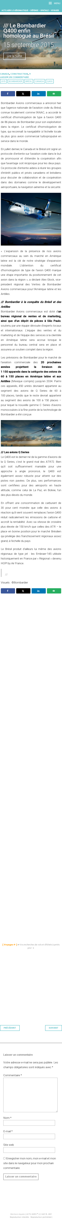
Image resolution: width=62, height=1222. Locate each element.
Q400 (50, 81)
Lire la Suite (14, 56)
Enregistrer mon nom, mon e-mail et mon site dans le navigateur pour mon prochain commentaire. (29, 1163)
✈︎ (30, 74)
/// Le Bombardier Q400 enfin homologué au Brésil (28, 30)
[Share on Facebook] (8, 93)
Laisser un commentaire (14, 77)
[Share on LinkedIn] (39, 93)
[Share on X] (23, 93)
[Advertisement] (32, 737)
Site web (8, 1144)
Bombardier (15, 81)
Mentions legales (17, 1214)
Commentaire (12, 1075)
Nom (7, 1117)
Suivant (53, 1028)
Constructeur (19, 74)
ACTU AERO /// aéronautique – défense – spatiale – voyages (30, 10)
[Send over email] (54, 93)
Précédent (10, 1028)
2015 (3, 81)
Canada (4, 74)
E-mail (8, 1131)
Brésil (28, 81)
